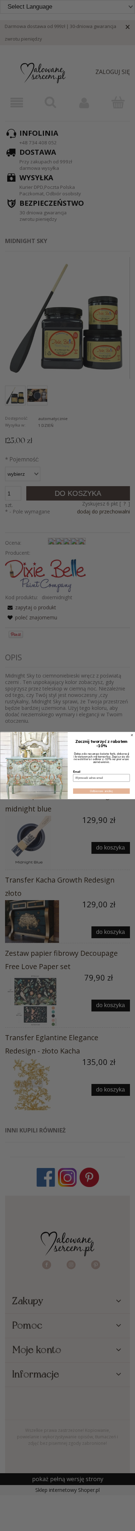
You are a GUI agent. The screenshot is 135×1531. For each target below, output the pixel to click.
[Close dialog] (132, 735)
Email (76, 771)
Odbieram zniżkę (101, 791)
